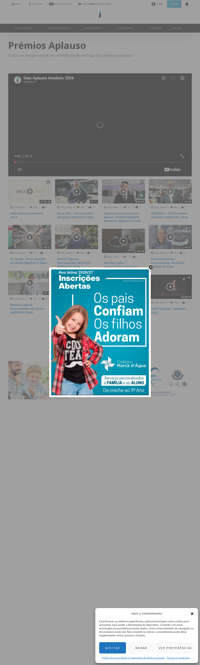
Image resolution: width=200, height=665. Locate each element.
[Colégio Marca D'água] (100, 332)
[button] (192, 613)
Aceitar (112, 648)
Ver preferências (175, 648)
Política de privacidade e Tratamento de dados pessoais (133, 658)
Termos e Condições (178, 658)
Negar (141, 648)
